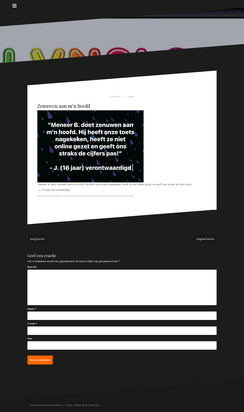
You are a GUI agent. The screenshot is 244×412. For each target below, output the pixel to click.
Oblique (78, 405)
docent (72, 195)
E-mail (32, 323)
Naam (32, 308)
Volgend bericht (205, 239)
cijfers (59, 195)
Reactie (32, 266)
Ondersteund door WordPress (46, 405)
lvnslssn (131, 96)
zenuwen (129, 195)
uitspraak (120, 195)
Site (29, 338)
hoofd (79, 195)
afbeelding (50, 195)
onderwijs (104, 195)
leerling (86, 195)
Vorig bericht (37, 239)
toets (112, 195)
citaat (65, 195)
